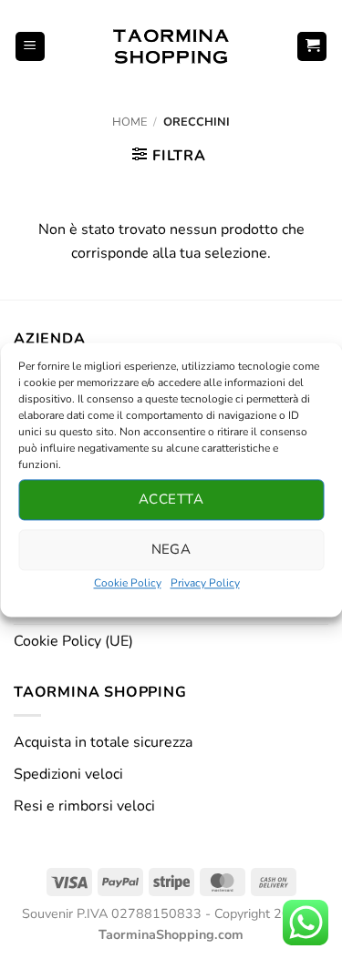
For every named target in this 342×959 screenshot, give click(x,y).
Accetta (171, 499)
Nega (171, 549)
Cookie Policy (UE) (73, 641)
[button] (30, 47)
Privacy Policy (205, 583)
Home (129, 122)
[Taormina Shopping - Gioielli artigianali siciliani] (171, 46)
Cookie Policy (127, 583)
